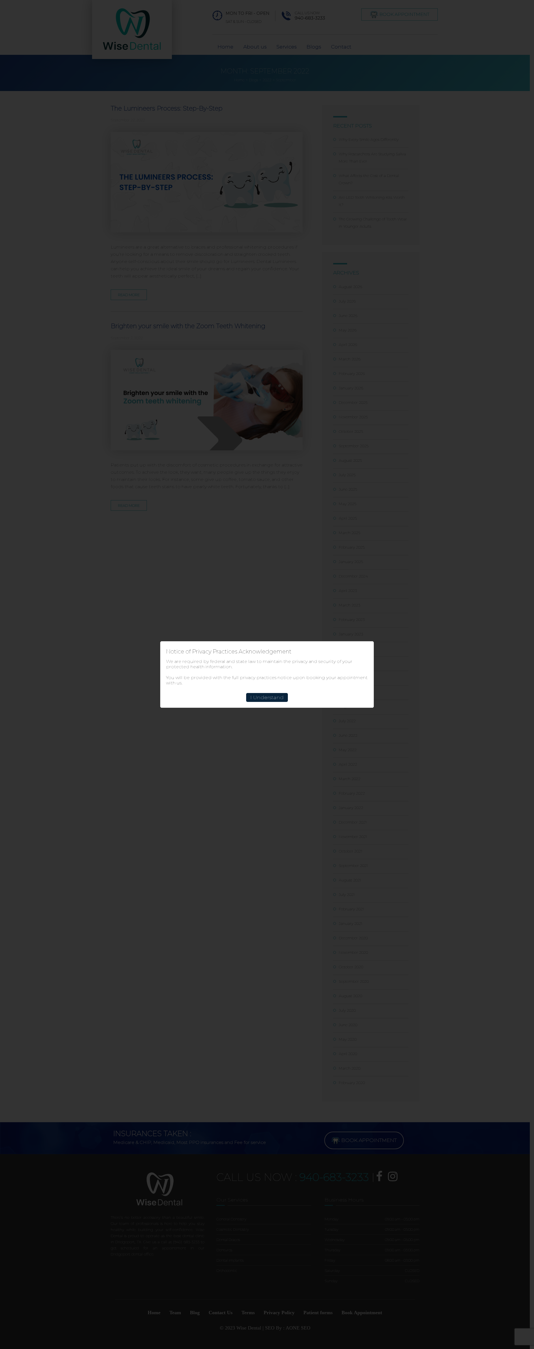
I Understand (267, 697)
